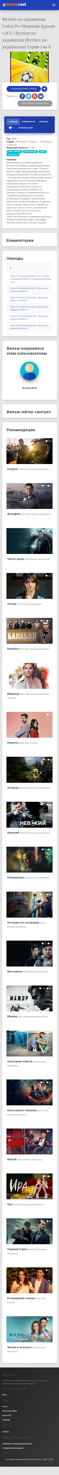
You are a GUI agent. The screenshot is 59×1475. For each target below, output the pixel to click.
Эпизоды (43, 122)
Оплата (5, 1432)
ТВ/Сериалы (13, 154)
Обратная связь (9, 1411)
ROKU (4, 1395)
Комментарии (28, 122)
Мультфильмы (30, 151)
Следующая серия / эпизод (24, 89)
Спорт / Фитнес (14, 151)
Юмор (42, 151)
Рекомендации (25, 128)
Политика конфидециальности (17, 1444)
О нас (4, 1407)
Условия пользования (12, 1448)
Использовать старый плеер (35, 103)
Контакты (6, 1416)
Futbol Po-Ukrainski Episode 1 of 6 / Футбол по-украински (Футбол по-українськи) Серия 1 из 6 (30, 279)
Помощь (6, 1420)
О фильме (13, 122)
